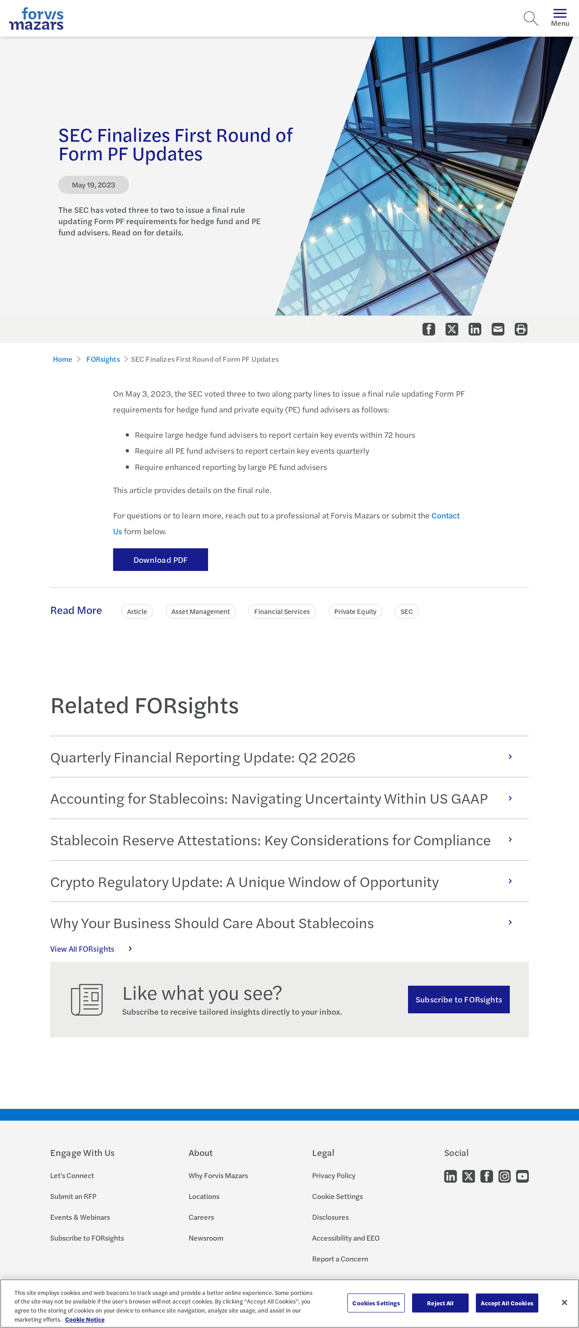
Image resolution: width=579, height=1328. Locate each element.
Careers (201, 1217)
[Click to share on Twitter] (452, 329)
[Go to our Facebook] (486, 1175)
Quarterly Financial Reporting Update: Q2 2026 (203, 756)
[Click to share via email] (498, 329)
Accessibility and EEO (346, 1237)
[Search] (531, 19)
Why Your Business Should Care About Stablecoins (212, 922)
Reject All (440, 1303)
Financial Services (281, 611)
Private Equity (355, 611)
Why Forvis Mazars (218, 1175)
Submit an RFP (73, 1196)
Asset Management (200, 611)
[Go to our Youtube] (522, 1175)
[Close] (564, 1302)
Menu (560, 23)
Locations (204, 1196)
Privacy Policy (334, 1175)
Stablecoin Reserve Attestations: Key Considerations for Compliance (270, 839)
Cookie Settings (337, 1196)
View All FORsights (82, 948)
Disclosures (330, 1217)
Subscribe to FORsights (459, 999)
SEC (407, 611)
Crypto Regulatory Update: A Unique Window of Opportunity (244, 881)
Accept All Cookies (507, 1303)
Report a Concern (340, 1258)
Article (137, 611)
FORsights (102, 359)
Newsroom (206, 1237)
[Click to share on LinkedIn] (475, 329)
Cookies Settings (376, 1303)
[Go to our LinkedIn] (450, 1175)
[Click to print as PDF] (521, 329)
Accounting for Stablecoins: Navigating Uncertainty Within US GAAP (269, 797)
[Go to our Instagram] (504, 1175)
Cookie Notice (84, 1318)
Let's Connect (72, 1175)
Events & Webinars (80, 1217)
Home (63, 359)
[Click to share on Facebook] (428, 329)
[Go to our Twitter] (468, 1175)
